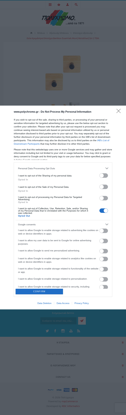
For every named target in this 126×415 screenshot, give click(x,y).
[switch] (103, 175)
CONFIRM (39, 291)
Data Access (63, 303)
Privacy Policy (81, 303)
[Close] (119, 112)
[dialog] (63, 207)
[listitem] (63, 168)
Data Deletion (44, 303)
